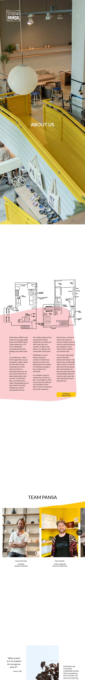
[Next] (79, 532)
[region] (42, 538)
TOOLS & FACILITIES (66, 394)
